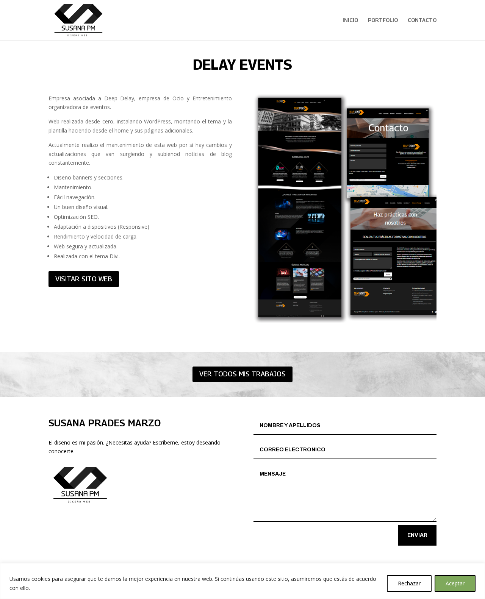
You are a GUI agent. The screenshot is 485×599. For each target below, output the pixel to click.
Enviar (417, 535)
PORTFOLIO (383, 20)
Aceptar (455, 583)
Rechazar (409, 583)
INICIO (350, 20)
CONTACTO (422, 20)
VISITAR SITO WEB (83, 279)
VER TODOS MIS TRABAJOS (242, 374)
